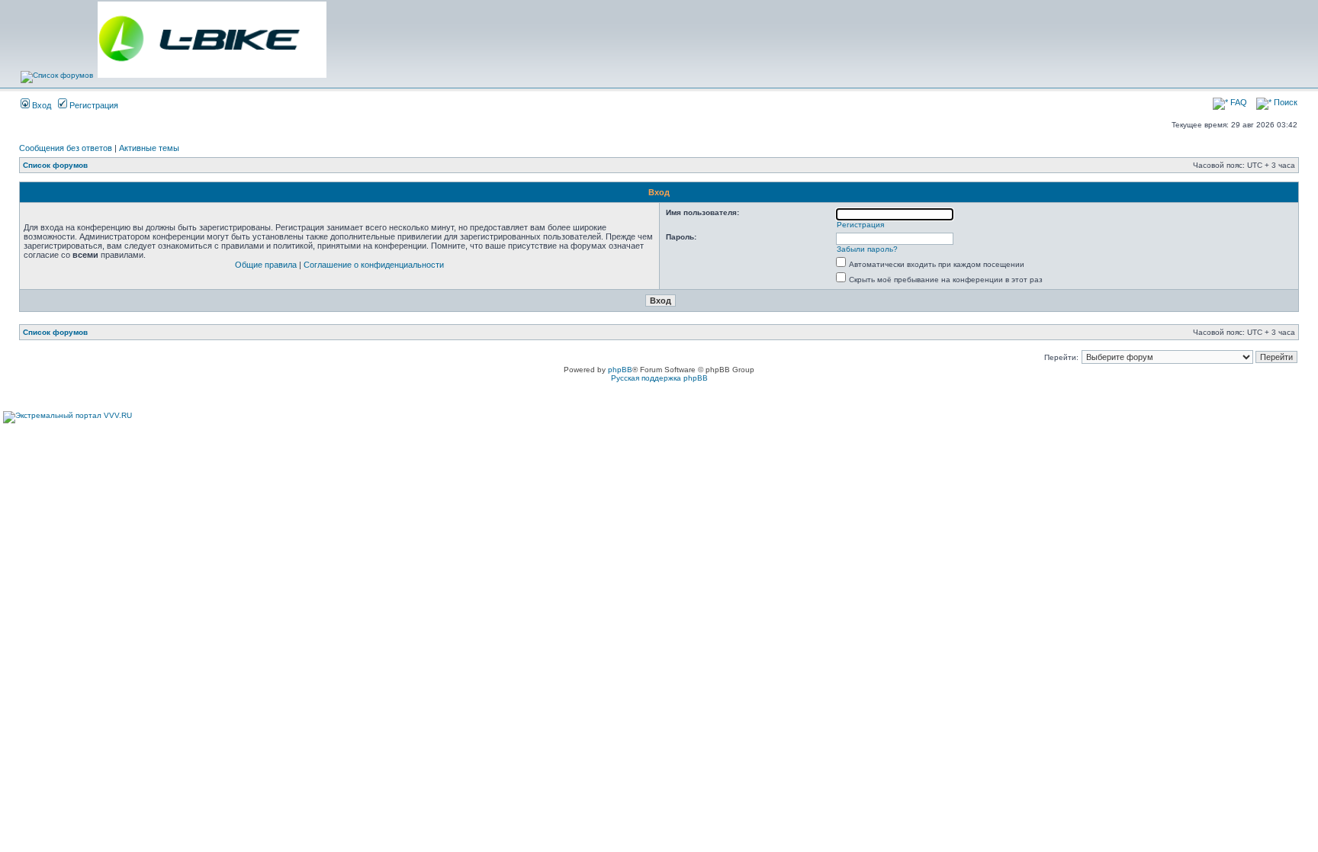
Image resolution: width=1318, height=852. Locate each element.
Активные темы (149, 148)
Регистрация (92, 105)
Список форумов (55, 165)
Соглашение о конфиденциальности (374, 264)
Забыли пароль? (867, 249)
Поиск (1284, 102)
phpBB (620, 369)
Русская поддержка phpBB (659, 378)
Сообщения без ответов (65, 148)
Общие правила (266, 264)
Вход (40, 105)
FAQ (1237, 102)
